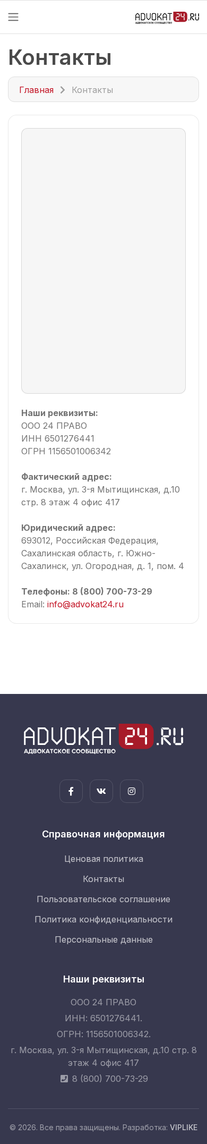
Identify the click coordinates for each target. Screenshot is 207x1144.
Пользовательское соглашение (103, 899)
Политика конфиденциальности (103, 919)
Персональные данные (104, 939)
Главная (36, 89)
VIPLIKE (183, 1127)
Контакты (103, 879)
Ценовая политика (103, 858)
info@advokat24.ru (85, 604)
